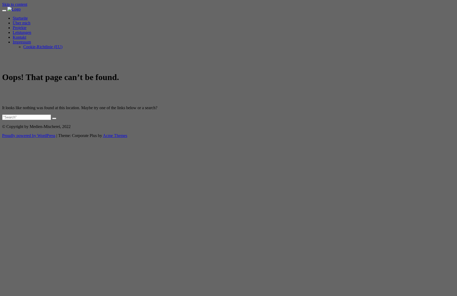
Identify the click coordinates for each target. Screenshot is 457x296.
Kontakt (19, 37)
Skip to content (14, 4)
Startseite (20, 18)
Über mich (21, 23)
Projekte (19, 27)
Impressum (22, 42)
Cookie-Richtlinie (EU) (42, 47)
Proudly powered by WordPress (28, 135)
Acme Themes (115, 135)
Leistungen (22, 32)
